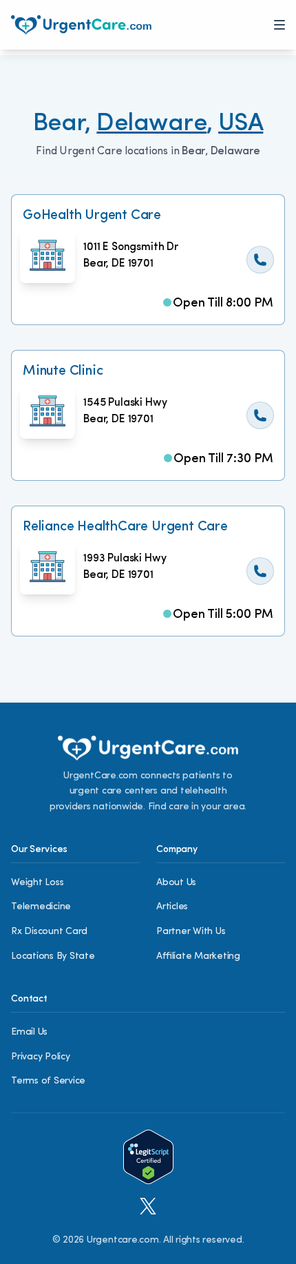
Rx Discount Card (49, 931)
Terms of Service (48, 1081)
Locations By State (53, 956)
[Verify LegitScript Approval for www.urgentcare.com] (148, 1157)
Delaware (151, 124)
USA (240, 124)
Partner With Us (190, 931)
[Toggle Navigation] (279, 25)
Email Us (29, 1032)
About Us (176, 883)
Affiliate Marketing (198, 956)
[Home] (81, 24)
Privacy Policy (40, 1057)
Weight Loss (37, 883)
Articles (172, 907)
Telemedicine (41, 907)
